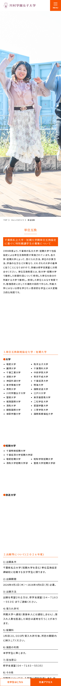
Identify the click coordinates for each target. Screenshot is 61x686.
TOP (5, 220)
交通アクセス (46, 682)
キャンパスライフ (17, 220)
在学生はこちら (15, 682)
